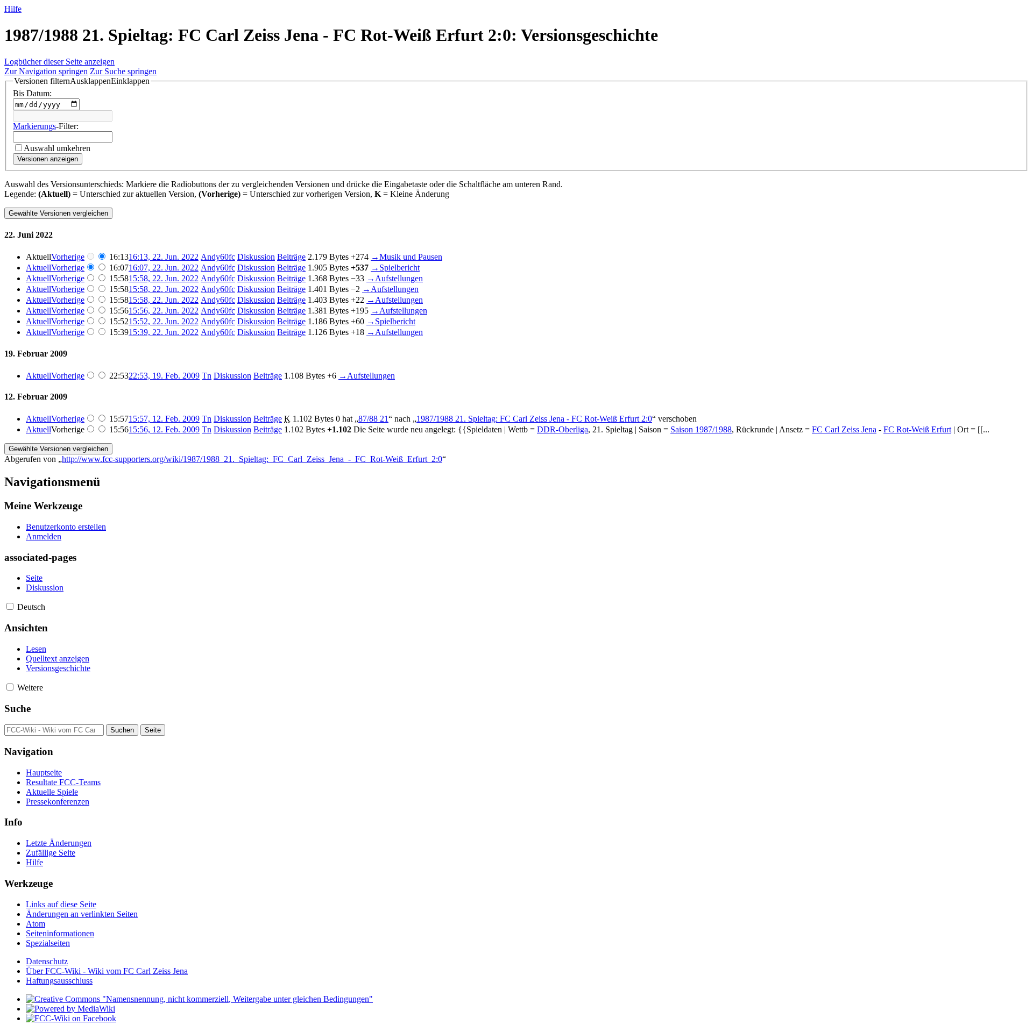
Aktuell (38, 267)
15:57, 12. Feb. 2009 (164, 418)
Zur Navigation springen (46, 71)
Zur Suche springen (123, 71)
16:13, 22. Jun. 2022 (164, 256)
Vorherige (67, 256)
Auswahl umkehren (57, 148)
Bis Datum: (32, 93)
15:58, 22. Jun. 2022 (164, 278)
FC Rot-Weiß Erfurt (917, 429)
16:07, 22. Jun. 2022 (164, 267)
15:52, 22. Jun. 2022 (164, 321)
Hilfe (13, 8)
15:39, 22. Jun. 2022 (164, 332)
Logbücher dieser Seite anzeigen (59, 61)
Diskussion (256, 256)
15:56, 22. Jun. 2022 (164, 310)
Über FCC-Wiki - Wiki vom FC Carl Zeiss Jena (107, 971)
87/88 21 (373, 418)
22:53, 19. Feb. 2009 (164, 375)
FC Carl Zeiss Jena (844, 429)
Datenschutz (47, 961)
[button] (82, 81)
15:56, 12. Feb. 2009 (164, 429)
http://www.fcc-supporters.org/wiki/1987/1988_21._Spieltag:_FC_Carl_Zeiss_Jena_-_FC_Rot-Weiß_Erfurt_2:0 (252, 459)
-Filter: (46, 126)
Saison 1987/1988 (701, 429)
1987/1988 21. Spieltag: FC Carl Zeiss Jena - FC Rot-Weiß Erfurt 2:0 (534, 418)
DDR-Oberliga (562, 429)
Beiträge (291, 256)
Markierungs (34, 126)
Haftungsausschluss (59, 980)
